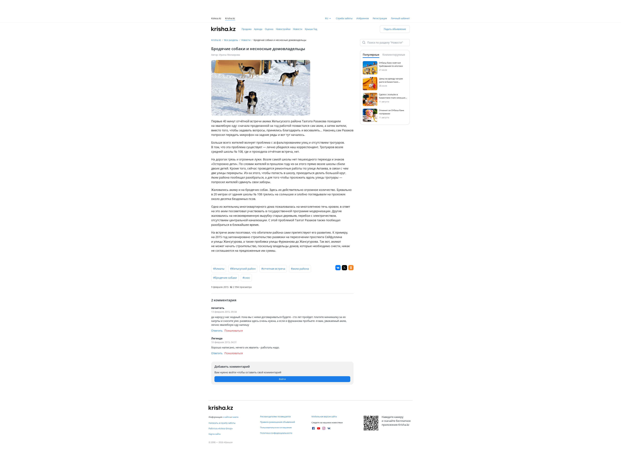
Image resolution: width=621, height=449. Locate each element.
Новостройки (283, 29)
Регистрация (380, 18)
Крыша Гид (311, 29)
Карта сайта (214, 434)
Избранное (362, 18)
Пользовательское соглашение (276, 427)
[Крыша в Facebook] (313, 428)
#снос (246, 277)
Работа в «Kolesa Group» (221, 428)
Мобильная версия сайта (324, 416)
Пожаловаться (233, 330)
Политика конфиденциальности (276, 433)
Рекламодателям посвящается (275, 416)
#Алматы (218, 268)
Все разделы (231, 40)
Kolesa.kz (216, 19)
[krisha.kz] (221, 408)
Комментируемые (393, 54)
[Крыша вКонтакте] (329, 428)
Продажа (246, 29)
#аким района (300, 268)
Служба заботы (344, 18)
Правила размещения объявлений (277, 422)
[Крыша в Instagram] (324, 428)
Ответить (217, 330)
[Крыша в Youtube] (319, 428)
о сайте (226, 417)
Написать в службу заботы (222, 423)
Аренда (258, 29)
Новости (297, 29)
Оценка (269, 29)
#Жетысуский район (243, 268)
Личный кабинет (400, 18)
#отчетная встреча (273, 268)
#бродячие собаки (225, 277)
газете (235, 417)
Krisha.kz (216, 40)
